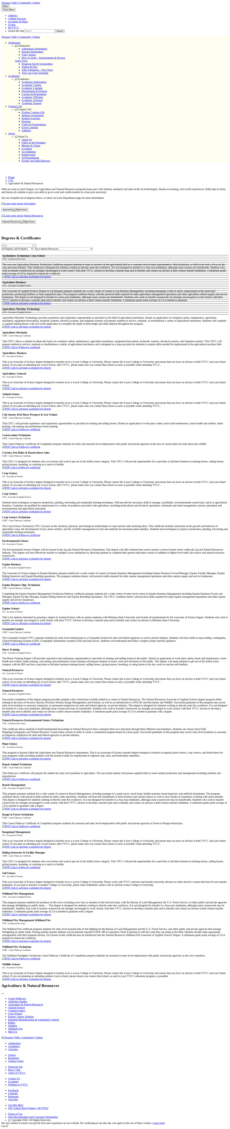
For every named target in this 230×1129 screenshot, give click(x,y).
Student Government (33, 115)
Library (12, 1055)
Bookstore (13, 1058)
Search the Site (16, 30)
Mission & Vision (31, 145)
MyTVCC (13, 27)
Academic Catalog (31, 85)
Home (11, 177)
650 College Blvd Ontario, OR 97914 (28, 1108)
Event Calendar (30, 127)
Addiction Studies (17, 1001)
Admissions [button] (14, 42)
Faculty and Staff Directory (36, 160)
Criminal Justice (16, 1010)
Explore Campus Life (33, 112)
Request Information (32, 51)
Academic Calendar (32, 88)
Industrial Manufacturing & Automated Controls (33, 1019)
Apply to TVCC (17, 1072)
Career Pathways (17, 998)
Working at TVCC (18, 1084)
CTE (10, 180)
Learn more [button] (159, 1123)
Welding (12, 1025)
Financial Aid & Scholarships (37, 63)
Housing (26, 121)
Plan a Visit (14, 1069)
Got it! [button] (4, 1126)
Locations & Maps (18, 21)
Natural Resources (12, 221)
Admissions (14, 1043)
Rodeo (11, 1022)
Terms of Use (15, 1114)
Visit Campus (29, 54)
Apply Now (21, 60)
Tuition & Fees (29, 66)
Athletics (13, 15)
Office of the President (33, 142)
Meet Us (12, 1031)
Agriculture (8, 209)
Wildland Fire (15, 1028)
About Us (27, 139)
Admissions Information (34, 48)
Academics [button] (14, 76)
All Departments (30, 157)
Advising (13, 1049)
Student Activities (31, 118)
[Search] (35, 245)
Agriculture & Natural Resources (25, 1004)
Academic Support (31, 103)
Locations (27, 148)
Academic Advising (32, 100)
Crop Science (15, 1013)
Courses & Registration (34, 94)
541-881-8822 (15, 1105)
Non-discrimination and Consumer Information (33, 1117)
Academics (14, 1046)
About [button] (11, 133)
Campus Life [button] (15, 106)
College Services (17, 18)
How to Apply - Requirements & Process (43, 57)
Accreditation (29, 151)
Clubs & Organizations (34, 124)
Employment (28, 154)
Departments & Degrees (34, 91)
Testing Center (16, 1061)
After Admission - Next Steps (37, 70)
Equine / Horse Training (21, 1016)
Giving (11, 24)
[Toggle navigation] (2, 993)
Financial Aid (15, 1066)
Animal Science (16, 1007)
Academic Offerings (32, 97)
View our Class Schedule (35, 73)
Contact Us (14, 1078)
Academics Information (34, 82)
